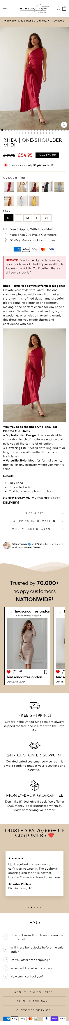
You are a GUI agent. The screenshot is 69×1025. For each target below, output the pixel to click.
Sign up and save (33, 1000)
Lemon (21, 186)
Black (46, 186)
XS (8, 218)
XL (47, 218)
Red (9, 186)
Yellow (34, 200)
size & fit (34, 513)
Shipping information (34, 520)
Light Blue (59, 186)
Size (7, 210)
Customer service (33, 1010)
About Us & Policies (33, 992)
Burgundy (34, 186)
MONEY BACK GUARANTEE (34, 528)
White (21, 200)
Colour (14, 177)
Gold (9, 200)
